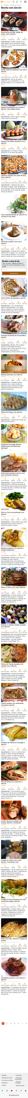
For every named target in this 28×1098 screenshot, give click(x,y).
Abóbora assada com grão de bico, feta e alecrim (13, 176)
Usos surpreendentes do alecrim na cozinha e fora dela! (14, 215)
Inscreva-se (14, 273)
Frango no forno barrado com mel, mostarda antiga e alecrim (13, 900)
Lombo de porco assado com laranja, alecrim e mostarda (11, 822)
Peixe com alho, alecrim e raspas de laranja (14, 939)
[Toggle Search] (21, 1)
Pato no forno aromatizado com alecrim (12, 513)
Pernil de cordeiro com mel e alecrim (11, 242)
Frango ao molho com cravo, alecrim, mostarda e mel (11, 861)
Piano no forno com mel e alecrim (13, 587)
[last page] (26, 1023)
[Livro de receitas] (13, 1)
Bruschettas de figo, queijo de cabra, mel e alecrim (12, 33)
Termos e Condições (18, 1082)
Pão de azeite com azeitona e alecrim (11, 782)
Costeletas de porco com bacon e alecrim (13, 979)
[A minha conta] (17, 1)
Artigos (4, 1085)
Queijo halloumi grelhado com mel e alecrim (14, 70)
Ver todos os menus (7, 1080)
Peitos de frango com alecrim (11, 412)
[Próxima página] (22, 1023)
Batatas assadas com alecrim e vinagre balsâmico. (12, 549)
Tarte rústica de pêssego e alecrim (13, 298)
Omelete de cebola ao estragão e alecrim (13, 743)
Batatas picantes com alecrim (11, 375)
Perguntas (4, 1082)
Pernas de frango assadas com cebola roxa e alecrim (12, 665)
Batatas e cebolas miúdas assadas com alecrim (13, 626)
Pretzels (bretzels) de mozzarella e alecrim (13, 336)
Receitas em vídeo (7, 1077)
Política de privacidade (18, 1078)
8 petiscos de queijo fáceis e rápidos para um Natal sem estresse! (11, 446)
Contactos (19, 1075)
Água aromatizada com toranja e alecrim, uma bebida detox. (13, 108)
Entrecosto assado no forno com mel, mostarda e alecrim (13, 474)
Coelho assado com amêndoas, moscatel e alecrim (12, 704)
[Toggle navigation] (25, 2)
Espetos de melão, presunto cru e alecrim (13, 142)
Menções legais (20, 1085)
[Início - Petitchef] (2, 5)
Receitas (4, 1075)
